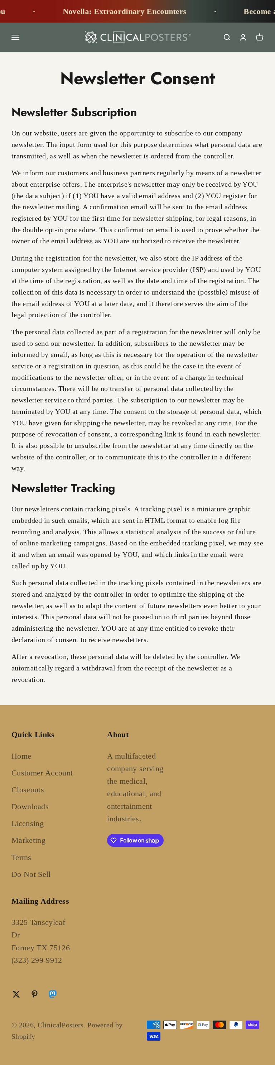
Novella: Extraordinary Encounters (116, 11)
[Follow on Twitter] (16, 994)
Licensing (27, 823)
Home (21, 755)
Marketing (28, 840)
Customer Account (42, 772)
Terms (21, 857)
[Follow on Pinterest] (34, 994)
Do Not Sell (31, 874)
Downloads (30, 806)
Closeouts (27, 789)
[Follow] (52, 995)
